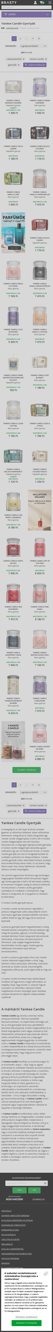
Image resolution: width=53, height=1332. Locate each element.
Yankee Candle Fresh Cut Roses (13, 285)
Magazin (5, 1263)
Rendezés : (11, 46)
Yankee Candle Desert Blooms (40, 748)
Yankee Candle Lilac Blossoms (13, 330)
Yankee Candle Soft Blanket (40, 376)
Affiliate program (10, 1258)
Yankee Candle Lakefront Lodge (13, 654)
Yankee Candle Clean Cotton (13, 424)
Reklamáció (7, 1244)
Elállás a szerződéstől (12, 1249)
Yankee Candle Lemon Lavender (40, 101)
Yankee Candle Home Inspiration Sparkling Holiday (13, 377)
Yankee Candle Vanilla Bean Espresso (39, 285)
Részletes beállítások (26, 1316)
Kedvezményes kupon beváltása (16, 1254)
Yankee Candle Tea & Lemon (13, 147)
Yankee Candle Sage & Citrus (40, 424)
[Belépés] (35, 2)
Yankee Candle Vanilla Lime (13, 193)
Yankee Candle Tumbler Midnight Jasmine (13, 700)
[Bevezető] (2, 28)
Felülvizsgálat (8, 1235)
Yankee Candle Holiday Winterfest (13, 470)
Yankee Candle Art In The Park (40, 562)
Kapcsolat (6, 1211)
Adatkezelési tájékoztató (13, 1225)
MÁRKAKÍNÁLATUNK (10, 1230)
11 (33, 38)
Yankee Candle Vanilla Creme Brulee (40, 193)
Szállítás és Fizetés (10, 1239)
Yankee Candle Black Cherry (40, 239)
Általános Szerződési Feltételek (17, 1220)
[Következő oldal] (39, 38)
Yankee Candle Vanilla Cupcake (39, 330)
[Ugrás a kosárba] (41, 2)
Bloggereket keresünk (12, 1268)
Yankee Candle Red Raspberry (13, 608)
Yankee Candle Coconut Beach (40, 470)
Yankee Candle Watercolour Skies (40, 654)
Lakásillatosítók (12, 28)
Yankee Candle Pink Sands (40, 608)
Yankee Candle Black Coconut (40, 147)
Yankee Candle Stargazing (40, 699)
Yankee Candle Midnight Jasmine (13, 101)
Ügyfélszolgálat (14, 1198)
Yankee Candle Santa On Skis (13, 562)
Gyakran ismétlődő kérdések (15, 1215)
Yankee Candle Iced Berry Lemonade (13, 516)
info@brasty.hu (39, 1199)
